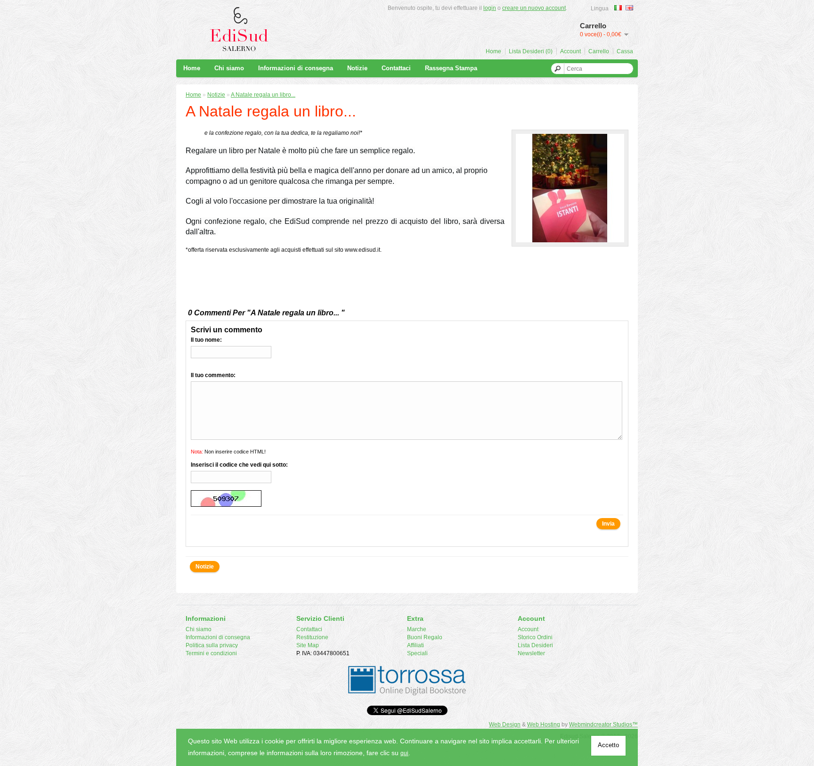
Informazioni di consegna (295, 68)
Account (570, 51)
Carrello (598, 51)
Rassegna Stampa (451, 68)
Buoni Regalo (424, 637)
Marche (416, 629)
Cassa (625, 51)
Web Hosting (543, 724)
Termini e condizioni (211, 653)
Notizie (357, 68)
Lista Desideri (535, 645)
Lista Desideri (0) (531, 51)
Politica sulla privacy (212, 645)
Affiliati (415, 645)
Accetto (608, 745)
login (489, 8)
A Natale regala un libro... (263, 94)
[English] (629, 7)
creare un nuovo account (534, 8)
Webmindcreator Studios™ (603, 724)
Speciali (417, 653)
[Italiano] (618, 7)
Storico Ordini (535, 637)
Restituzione (312, 637)
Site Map (307, 645)
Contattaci (396, 68)
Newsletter (531, 653)
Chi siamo (229, 68)
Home (493, 51)
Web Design (505, 724)
